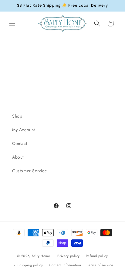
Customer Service (29, 171)
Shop (17, 116)
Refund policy (97, 255)
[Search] (97, 23)
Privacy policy (68, 255)
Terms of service (100, 265)
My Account (23, 130)
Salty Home (41, 255)
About (18, 157)
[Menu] (12, 23)
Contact (19, 143)
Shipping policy (30, 265)
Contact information (65, 265)
